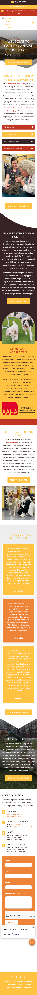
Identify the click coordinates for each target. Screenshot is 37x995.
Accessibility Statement (22, 987)
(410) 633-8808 (16, 825)
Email (8, 871)
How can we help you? (15, 894)
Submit (11, 922)
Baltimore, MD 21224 (14, 816)
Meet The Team (18, 480)
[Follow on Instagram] (16, 976)
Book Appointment (18, 7)
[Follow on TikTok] (24, 976)
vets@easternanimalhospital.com (23, 827)
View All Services (18, 206)
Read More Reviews (18, 712)
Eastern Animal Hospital (15, 84)
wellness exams (16, 108)
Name (8, 860)
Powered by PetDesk (15, 984)
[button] (32, 942)
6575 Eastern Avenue (14, 814)
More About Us (18, 301)
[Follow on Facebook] (12, 976)
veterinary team (11, 442)
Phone (7, 882)
